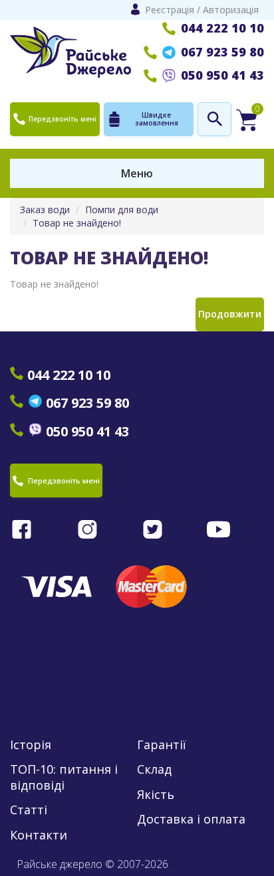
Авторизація (231, 9)
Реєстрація (169, 9)
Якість (155, 794)
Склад (154, 769)
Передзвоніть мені (62, 119)
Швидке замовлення (156, 119)
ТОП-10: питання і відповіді (64, 777)
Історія (30, 744)
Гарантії (161, 744)
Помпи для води (121, 209)
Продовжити (229, 313)
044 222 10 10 (222, 28)
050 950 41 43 (222, 75)
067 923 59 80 (222, 52)
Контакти (38, 835)
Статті (28, 810)
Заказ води (45, 209)
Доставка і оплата (191, 819)
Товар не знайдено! (77, 223)
